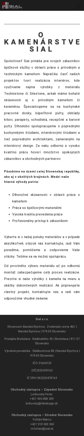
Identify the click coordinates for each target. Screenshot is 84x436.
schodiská (39, 120)
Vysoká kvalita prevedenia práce (37, 214)
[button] (79, 5)
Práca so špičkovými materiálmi (37, 208)
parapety (22, 120)
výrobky (38, 279)
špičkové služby (17, 67)
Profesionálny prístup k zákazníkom (40, 221)
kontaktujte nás (45, 292)
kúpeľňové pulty (49, 113)
